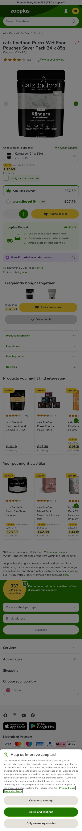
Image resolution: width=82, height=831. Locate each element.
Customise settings (41, 800)
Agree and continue (41, 812)
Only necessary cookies (41, 823)
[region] (41, 790)
